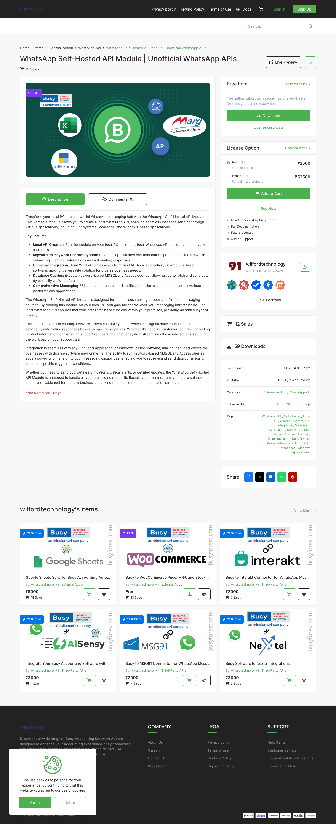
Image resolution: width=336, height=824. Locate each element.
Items (39, 48)
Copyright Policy (221, 766)
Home (24, 48)
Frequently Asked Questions (290, 758)
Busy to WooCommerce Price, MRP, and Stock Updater (167, 577)
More (70, 802)
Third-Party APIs (273, 584)
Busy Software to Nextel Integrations (258, 663)
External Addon (60, 48)
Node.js (304, 404)
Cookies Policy (220, 758)
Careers (154, 750)
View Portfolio (268, 300)
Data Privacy (300, 438)
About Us (155, 742)
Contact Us (157, 758)
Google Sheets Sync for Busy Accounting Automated (68, 577)
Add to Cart (271, 193)
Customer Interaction (277, 443)
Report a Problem (281, 766)
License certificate (269, 127)
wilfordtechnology (43, 584)
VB (295, 404)
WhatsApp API (89, 48)
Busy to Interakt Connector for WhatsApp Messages (268, 577)
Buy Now (268, 208)
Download (270, 115)
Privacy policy (219, 742)
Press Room (158, 766)
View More (303, 511)
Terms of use (218, 750)
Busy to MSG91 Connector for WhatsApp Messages (167, 663)
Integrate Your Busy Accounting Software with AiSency (68, 663)
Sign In (279, 9)
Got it (35, 802)
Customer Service (282, 750)
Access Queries (284, 434)
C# (288, 404)
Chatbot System (291, 421)
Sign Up (304, 9)
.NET (280, 404)
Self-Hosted (292, 416)
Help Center (277, 742)
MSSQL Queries (298, 430)
